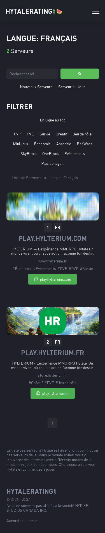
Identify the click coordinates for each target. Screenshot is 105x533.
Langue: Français (63, 177)
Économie (42, 143)
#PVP (73, 268)
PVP (17, 134)
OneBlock (50, 153)
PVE (30, 134)
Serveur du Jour (71, 86)
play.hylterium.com (52, 238)
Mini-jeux (20, 143)
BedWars (84, 143)
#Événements (44, 268)
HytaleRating (34, 11)
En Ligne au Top (53, 120)
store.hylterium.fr (52, 375)
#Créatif (36, 382)
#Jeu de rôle (65, 382)
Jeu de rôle (82, 134)
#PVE (62, 268)
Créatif (61, 134)
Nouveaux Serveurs (36, 86)
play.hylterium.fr (52, 353)
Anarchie (63, 143)
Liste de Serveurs (26, 177)
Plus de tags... (52, 163)
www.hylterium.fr (52, 261)
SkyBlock (28, 153)
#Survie (86, 268)
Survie (44, 134)
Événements (74, 153)
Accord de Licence (21, 520)
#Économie (22, 268)
